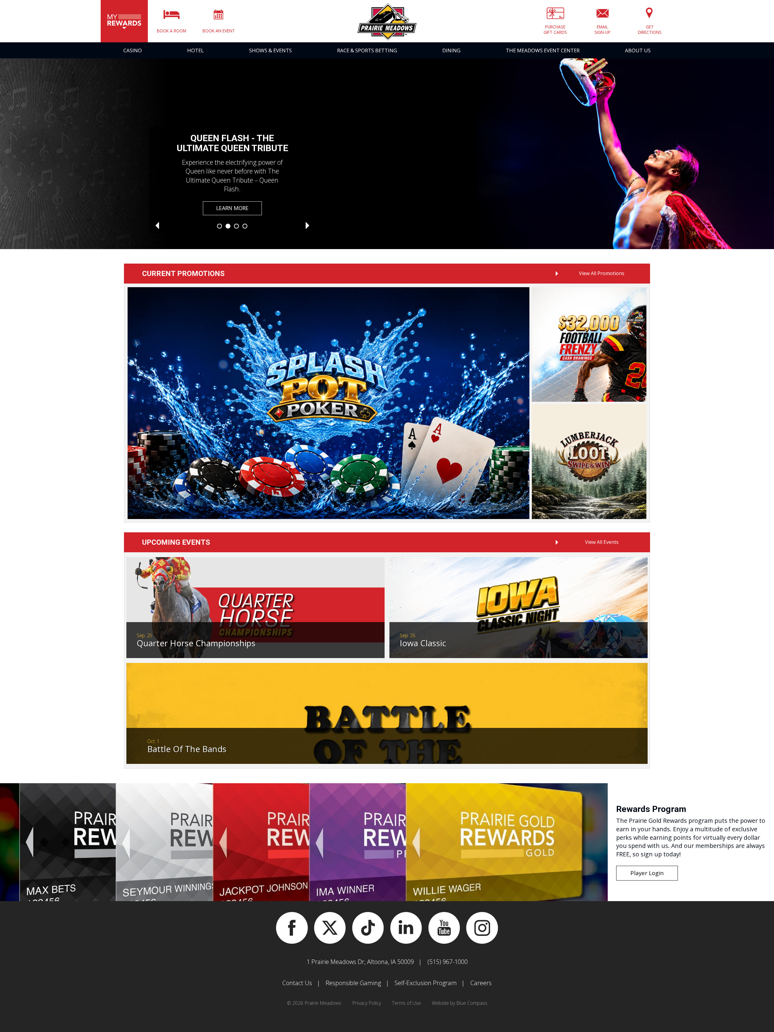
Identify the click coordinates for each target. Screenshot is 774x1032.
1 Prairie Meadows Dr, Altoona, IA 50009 (360, 962)
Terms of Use (406, 1003)
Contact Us (297, 983)
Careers (481, 983)
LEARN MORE (232, 208)
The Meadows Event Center (543, 50)
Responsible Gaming (353, 983)
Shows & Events (270, 50)
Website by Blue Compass (459, 1003)
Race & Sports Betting (367, 50)
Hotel (195, 50)
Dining (451, 50)
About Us (638, 50)
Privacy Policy (366, 1003)
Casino (132, 50)
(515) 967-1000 (448, 962)
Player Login (647, 873)
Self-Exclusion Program (426, 983)
